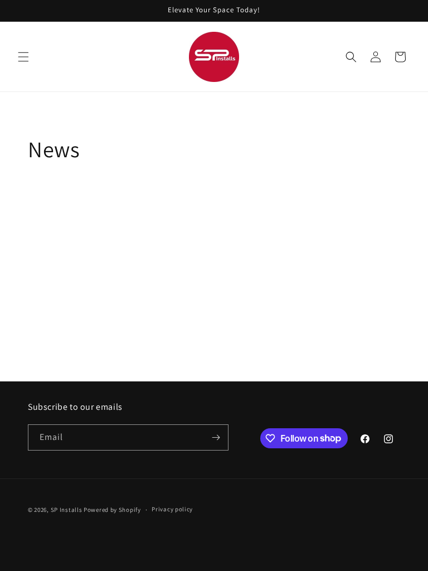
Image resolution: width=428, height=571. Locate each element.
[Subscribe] (215, 437)
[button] (23, 57)
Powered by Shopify (112, 510)
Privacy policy (172, 509)
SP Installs (66, 510)
